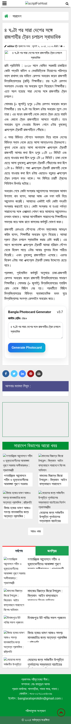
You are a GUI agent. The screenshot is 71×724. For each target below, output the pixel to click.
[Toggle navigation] (4, 3)
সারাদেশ (17, 16)
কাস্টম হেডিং (17, 318)
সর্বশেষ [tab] (19, 551)
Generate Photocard (27, 347)
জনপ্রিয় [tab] (52, 551)
